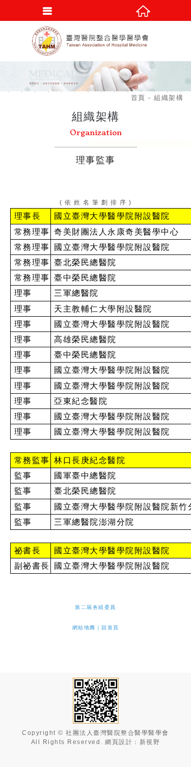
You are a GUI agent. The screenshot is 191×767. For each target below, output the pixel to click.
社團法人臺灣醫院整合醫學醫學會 (95, 40)
